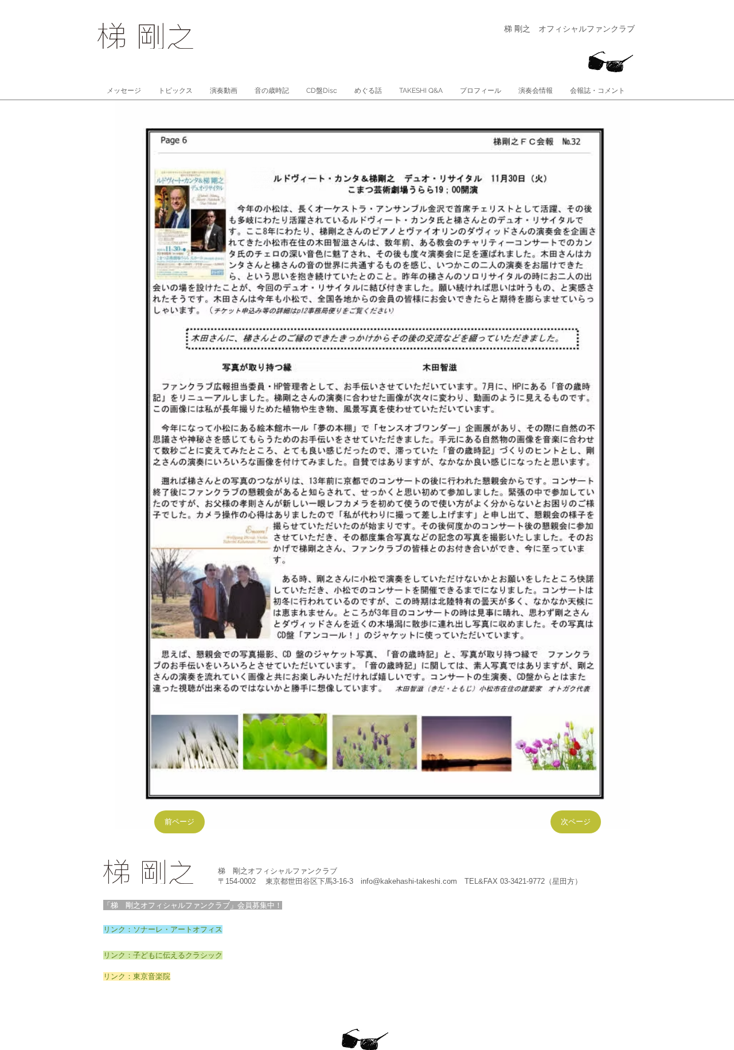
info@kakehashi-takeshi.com (409, 881)
